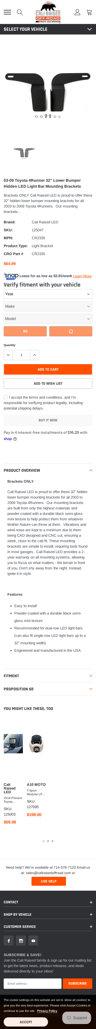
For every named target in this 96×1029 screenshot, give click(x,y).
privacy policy (47, 1011)
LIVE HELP (48, 881)
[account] (77, 12)
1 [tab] (44, 841)
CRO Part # (13, 254)
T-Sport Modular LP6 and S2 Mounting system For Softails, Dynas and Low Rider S (35, 792)
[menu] (7, 12)
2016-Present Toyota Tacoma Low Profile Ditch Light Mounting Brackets (13, 800)
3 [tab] (52, 841)
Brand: (10, 222)
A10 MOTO (36, 784)
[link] (24, 153)
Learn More (82, 276)
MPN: (8, 238)
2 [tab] (48, 841)
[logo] (48, 12)
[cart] (89, 12)
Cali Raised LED (45, 222)
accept (26, 1022)
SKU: (8, 230)
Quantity (10, 345)
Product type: (16, 246)
